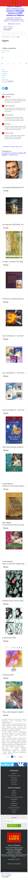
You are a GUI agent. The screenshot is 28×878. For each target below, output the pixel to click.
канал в (10, 6)
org (23, 9)
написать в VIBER (15, 13)
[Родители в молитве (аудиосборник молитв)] (14, 467)
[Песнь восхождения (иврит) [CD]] (14, 695)
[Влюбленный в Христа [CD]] (14, 583)
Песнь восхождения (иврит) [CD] (14, 712)
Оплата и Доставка (14, 808)
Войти (4, 26)
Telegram (17, 6)
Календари (14, 799)
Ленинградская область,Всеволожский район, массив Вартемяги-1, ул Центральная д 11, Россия (14, 19)
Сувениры (14, 805)
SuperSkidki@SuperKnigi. (16, 9)
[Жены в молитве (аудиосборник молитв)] (14, 545)
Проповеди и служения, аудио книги (12, 146)
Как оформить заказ (14, 776)
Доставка (14, 778)
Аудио (14, 791)
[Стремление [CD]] (14, 620)
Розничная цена (13, 155)
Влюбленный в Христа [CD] (12, 600)
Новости (14, 773)
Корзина (5, 28)
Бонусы (14, 795)
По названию (5, 153)
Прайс (14, 812)
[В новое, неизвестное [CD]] (14, 244)
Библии (14, 793)
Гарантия (14, 782)
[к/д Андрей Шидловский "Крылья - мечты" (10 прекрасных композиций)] (14, 170)
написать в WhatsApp (15, 11)
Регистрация (10, 26)
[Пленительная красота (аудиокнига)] (14, 506)
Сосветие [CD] (7, 675)
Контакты (14, 784)
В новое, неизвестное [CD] (12, 261)
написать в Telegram (15, 15)
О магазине (14, 780)
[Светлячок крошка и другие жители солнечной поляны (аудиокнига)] (14, 430)
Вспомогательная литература (14, 797)
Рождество (14, 803)
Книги (14, 801)
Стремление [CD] (9, 637)
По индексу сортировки (17, 153)
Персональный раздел (14, 864)
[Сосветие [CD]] (14, 658)
